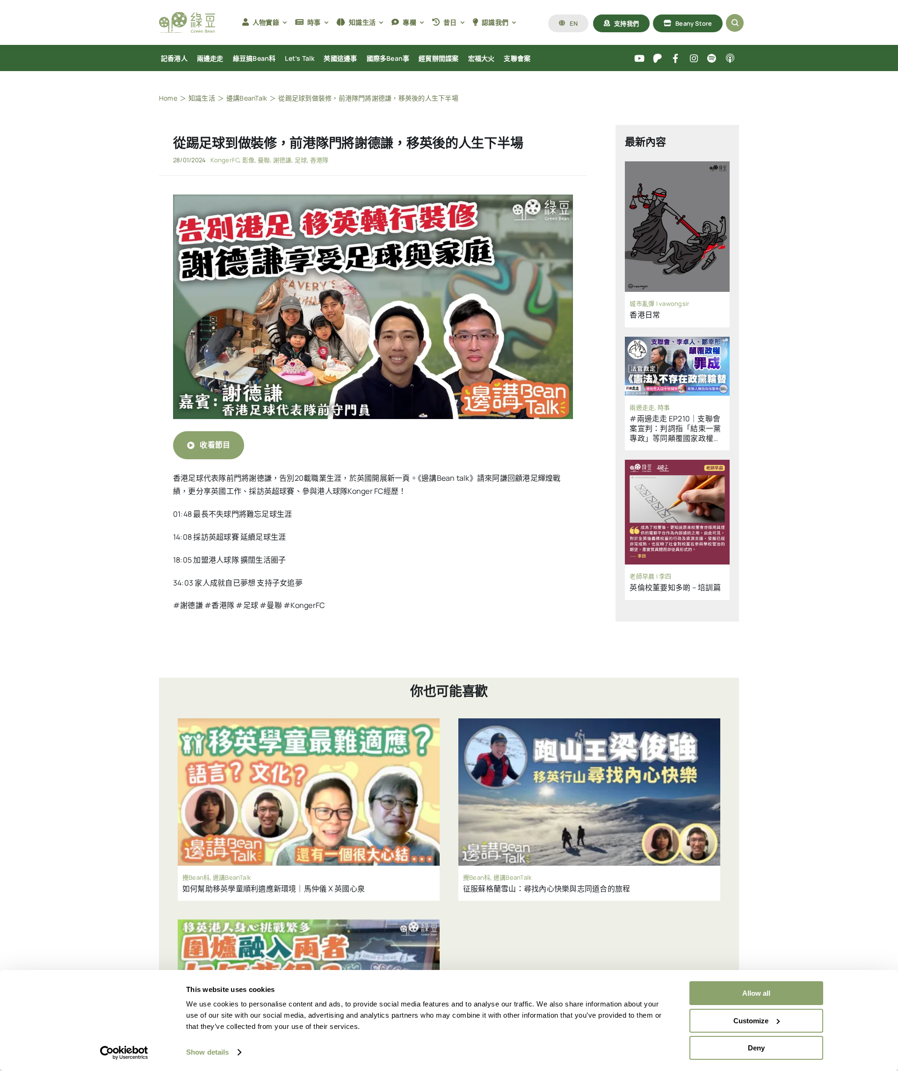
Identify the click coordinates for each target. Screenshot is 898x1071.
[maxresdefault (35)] (373, 198)
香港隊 (319, 160)
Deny (756, 1048)
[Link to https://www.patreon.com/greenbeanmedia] (657, 59)
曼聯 (264, 160)
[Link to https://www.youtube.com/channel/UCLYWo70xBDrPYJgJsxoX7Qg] (639, 59)
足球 (301, 160)
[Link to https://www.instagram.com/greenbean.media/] (694, 59)
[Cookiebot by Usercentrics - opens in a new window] (124, 1053)
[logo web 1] (187, 16)
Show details (207, 1052)
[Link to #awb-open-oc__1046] (735, 23)
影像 (248, 160)
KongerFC (224, 160)
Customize (750, 1021)
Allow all (756, 993)
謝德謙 (282, 160)
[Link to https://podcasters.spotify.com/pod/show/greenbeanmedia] (712, 59)
